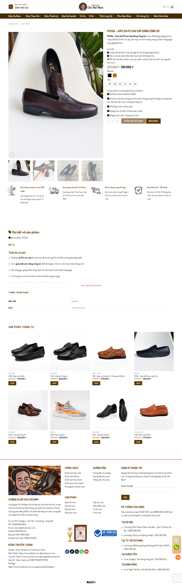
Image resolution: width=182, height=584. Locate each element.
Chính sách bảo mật (73, 473)
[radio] (110, 75)
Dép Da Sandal (69, 16)
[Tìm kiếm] (164, 6)
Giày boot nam (71, 512)
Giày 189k (25, 24)
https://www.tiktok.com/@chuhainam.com (37, 553)
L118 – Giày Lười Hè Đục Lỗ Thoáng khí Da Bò (108, 376)
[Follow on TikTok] (72, 551)
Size (109, 80)
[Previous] (13, 95)
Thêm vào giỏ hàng (133, 121)
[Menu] (11, 7)
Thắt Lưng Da (105, 16)
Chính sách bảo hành (73, 479)
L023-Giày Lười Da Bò (142, 434)
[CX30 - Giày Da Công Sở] (28, 410)
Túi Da (82, 16)
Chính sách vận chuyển (74, 483)
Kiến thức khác (161, 16)
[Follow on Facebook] (67, 551)
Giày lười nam (70, 502)
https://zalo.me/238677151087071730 (32, 560)
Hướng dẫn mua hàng (102, 473)
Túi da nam (97, 509)
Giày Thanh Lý (51, 16)
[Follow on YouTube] (86, 551)
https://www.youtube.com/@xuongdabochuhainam (38, 556)
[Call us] (81, 551)
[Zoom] (12, 155)
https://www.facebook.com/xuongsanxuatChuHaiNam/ (31, 566)
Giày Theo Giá (32, 16)
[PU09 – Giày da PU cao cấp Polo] (154, 351)
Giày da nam (70, 505)
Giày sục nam (98, 502)
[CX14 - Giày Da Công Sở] (112, 410)
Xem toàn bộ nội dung (90, 285)
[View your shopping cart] (92, 582)
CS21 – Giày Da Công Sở (59, 376)
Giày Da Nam (14, 16)
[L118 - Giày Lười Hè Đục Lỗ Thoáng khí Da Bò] (112, 351)
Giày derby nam (99, 505)
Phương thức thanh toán (75, 486)
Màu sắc (110, 71)
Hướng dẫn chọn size (101, 479)
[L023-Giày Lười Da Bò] (154, 410)
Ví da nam (97, 512)
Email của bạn (127, 486)
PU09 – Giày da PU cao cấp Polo (146, 376)
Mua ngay (153, 121)
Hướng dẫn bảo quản (101, 476)
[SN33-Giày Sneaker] (70, 410)
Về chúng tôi (142, 16)
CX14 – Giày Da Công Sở (100, 434)
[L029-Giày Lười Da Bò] (28, 351)
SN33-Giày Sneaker (57, 434)
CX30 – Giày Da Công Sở (17, 434)
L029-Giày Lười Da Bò (16, 376)
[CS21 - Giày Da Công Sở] (70, 351)
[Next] (97, 95)
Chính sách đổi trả (72, 476)
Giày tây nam (70, 509)
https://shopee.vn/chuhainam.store (30, 549)
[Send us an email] (77, 551)
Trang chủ (13, 24)
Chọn (12, 383)
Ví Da (91, 16)
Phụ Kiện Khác (124, 16)
